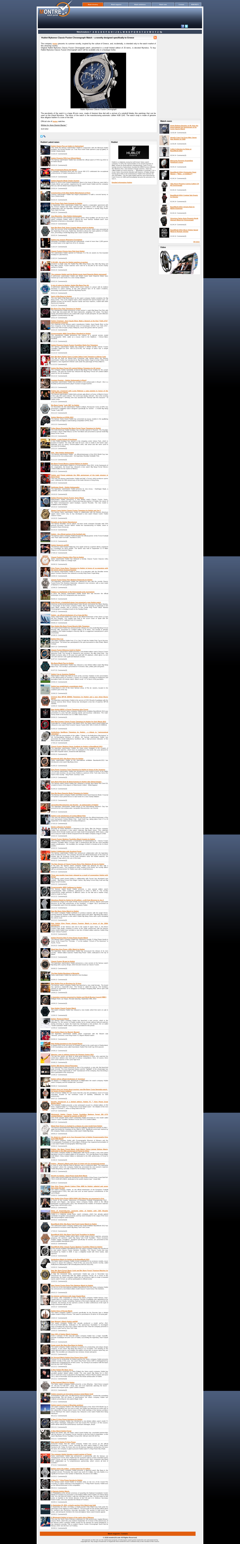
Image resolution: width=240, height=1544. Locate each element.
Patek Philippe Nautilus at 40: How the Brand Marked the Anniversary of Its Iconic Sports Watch (184, 127)
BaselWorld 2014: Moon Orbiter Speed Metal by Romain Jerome (184, 230)
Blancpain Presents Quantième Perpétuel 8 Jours (181, 161)
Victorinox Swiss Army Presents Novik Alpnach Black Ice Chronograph (184, 219)
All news (196, 242)
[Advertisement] (114, 11)
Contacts (181, 4)
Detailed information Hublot (122, 182)
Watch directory (93, 4)
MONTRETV (195, 4)
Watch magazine (116, 4)
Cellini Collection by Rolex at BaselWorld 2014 (180, 150)
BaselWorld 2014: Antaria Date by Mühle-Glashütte (182, 207)
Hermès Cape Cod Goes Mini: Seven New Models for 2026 (183, 138)
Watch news (163, 4)
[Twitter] (41, 136)
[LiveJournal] (44, 136)
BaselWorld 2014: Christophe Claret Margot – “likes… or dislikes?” (183, 173)
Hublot (55, 44)
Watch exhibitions (140, 4)
